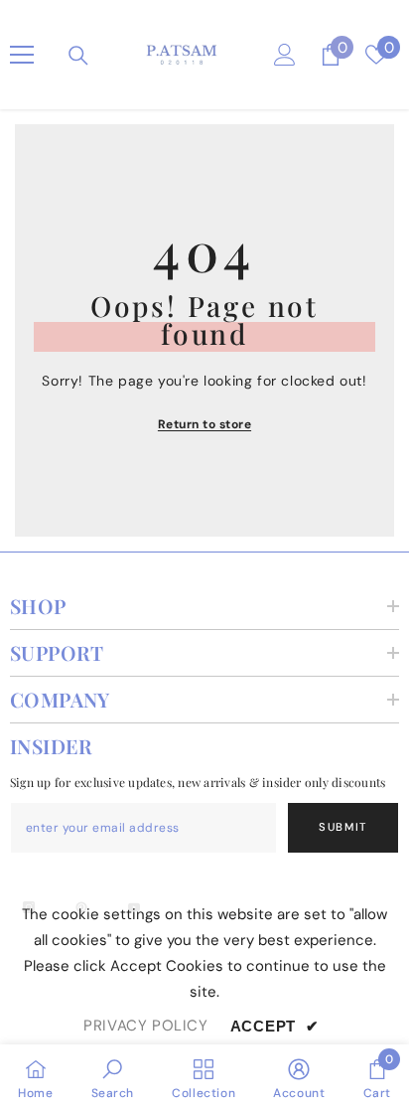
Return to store (204, 424)
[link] (113, 1077)
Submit (343, 827)
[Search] (78, 56)
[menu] (22, 55)
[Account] (285, 55)
